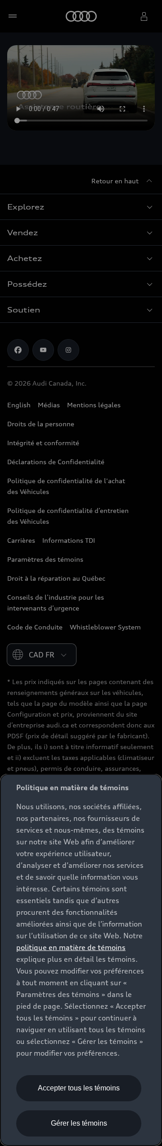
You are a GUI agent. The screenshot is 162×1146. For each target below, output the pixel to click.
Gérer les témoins (79, 1123)
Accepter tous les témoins (79, 1088)
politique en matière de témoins (71, 947)
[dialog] (81, 960)
